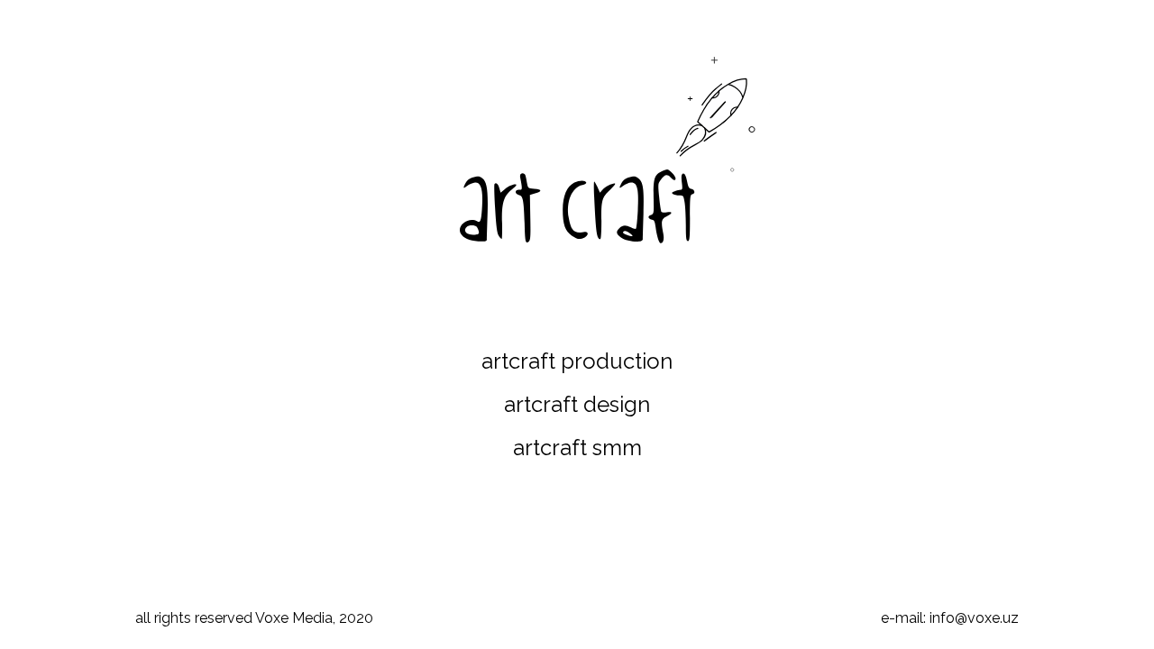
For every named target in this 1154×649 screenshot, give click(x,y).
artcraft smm (577, 447)
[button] (717, 117)
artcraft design (577, 404)
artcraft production (577, 361)
